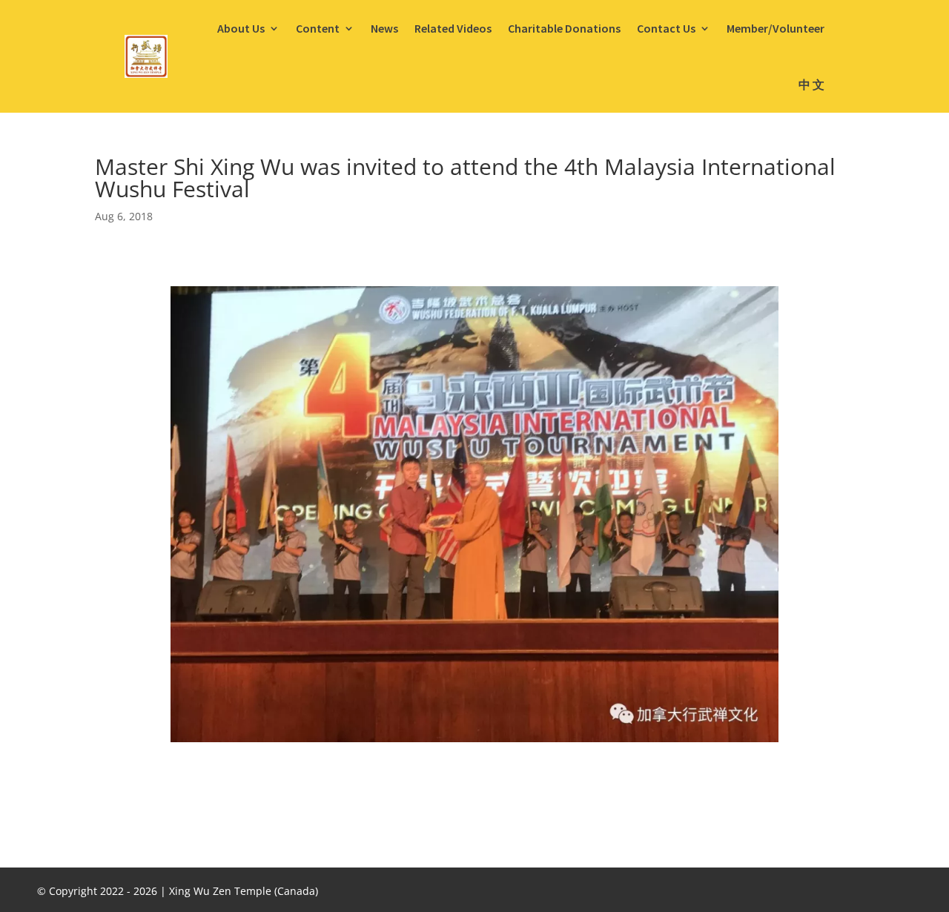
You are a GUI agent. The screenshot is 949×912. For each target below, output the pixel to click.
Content (318, 28)
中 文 (811, 84)
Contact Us (666, 28)
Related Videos (453, 28)
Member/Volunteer (775, 28)
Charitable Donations (564, 28)
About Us (241, 28)
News (384, 28)
